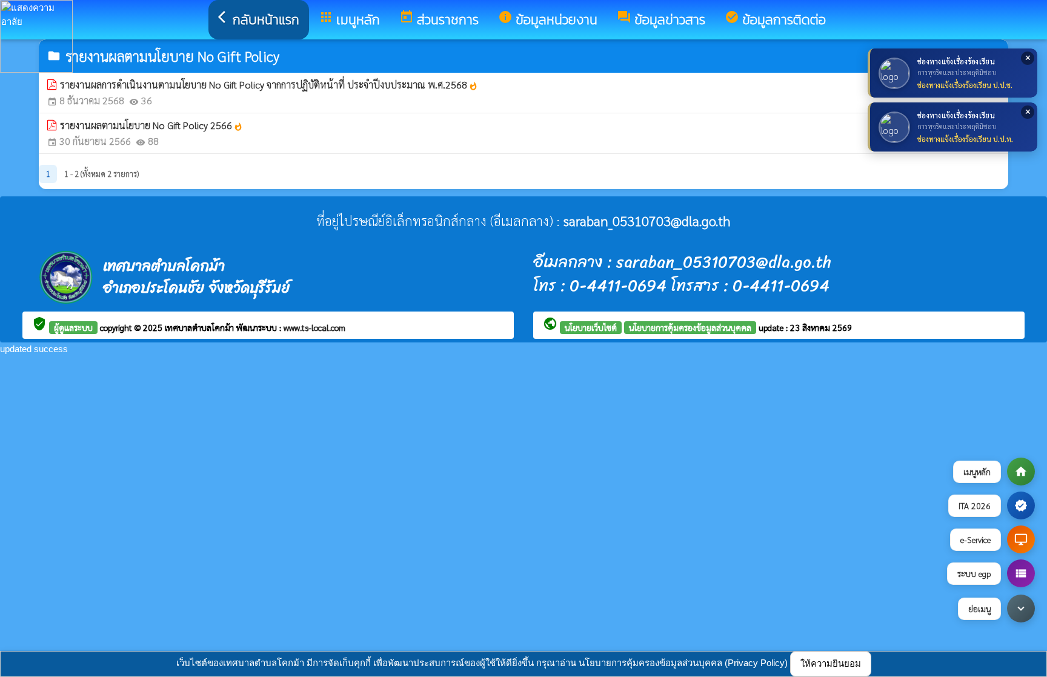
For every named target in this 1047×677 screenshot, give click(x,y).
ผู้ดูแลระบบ (73, 327)
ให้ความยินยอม (830, 663)
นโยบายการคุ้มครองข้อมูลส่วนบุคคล (690, 327)
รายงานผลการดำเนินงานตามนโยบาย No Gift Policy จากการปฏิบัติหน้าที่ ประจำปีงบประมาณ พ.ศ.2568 (269, 84)
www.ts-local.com (314, 327)
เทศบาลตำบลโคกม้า (200, 327)
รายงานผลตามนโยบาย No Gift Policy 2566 (151, 125)
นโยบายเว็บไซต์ (591, 327)
